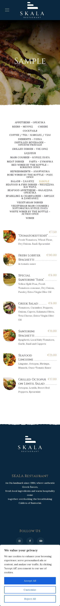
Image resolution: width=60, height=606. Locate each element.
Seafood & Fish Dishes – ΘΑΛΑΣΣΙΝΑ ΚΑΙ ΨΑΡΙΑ (30, 185)
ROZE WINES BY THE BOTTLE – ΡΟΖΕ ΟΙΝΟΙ (30, 176)
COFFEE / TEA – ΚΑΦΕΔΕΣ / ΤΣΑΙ (30, 135)
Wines (30, 218)
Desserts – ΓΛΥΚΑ (30, 139)
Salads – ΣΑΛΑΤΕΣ (22, 181)
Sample (44, 181)
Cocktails (30, 131)
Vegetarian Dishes (30, 202)
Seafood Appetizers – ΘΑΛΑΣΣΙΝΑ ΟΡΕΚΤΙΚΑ (30, 191)
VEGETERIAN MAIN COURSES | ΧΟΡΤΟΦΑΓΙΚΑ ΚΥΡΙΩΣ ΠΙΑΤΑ (30, 207)
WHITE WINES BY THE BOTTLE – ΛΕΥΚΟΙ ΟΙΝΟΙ (30, 212)
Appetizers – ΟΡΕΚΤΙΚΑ (30, 122)
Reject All (30, 598)
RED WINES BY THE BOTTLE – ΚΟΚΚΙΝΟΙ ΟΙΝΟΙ (30, 166)
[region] (30, 575)
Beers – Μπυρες (22, 126)
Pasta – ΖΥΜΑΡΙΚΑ (41, 161)
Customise (30, 589)
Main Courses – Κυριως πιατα (30, 157)
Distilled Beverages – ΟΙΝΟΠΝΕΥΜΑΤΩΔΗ (30, 143)
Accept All (30, 580)
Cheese (43, 126)
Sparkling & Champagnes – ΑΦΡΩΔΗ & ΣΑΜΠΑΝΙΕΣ (30, 197)
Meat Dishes (15, 161)
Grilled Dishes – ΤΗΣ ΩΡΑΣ (30, 149)
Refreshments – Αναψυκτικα (30, 171)
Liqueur (30, 153)
